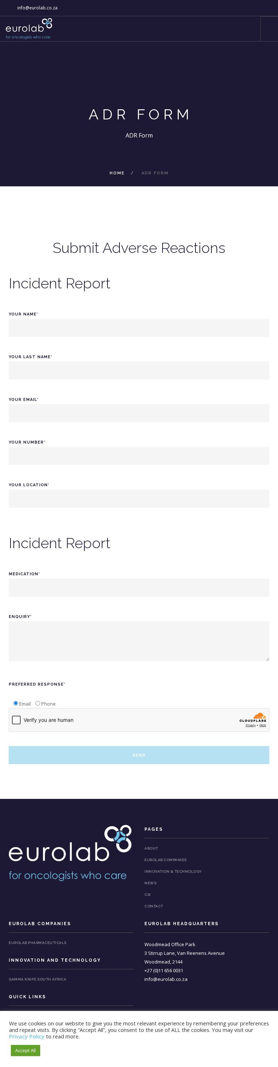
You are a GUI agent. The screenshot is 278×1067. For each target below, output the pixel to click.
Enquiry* (20, 616)
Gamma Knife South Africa (37, 979)
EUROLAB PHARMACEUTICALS (38, 943)
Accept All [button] (25, 1050)
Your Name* (23, 314)
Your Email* (24, 399)
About (151, 848)
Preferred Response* (37, 684)
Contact (153, 906)
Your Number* (27, 442)
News (150, 883)
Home (117, 173)
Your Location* (29, 485)
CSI (147, 895)
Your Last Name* (30, 357)
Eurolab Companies (165, 860)
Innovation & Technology (173, 871)
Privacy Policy (27, 1036)
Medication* (24, 574)
